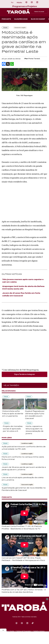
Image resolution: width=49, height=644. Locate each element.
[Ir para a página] (26, 2)
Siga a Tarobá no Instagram (24, 374)
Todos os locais (39, 11)
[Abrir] (32, 2)
